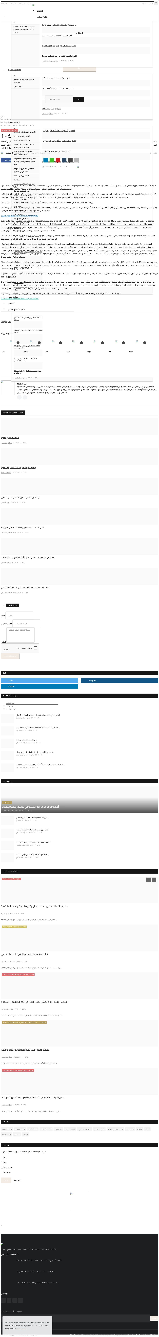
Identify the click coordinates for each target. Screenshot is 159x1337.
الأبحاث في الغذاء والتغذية (9, 130)
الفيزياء (139, 1129)
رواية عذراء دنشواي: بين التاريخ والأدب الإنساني (24, 954)
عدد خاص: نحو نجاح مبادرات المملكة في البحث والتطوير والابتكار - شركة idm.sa (24, 29)
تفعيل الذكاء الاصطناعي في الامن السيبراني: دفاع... (25, 359)
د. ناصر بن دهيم (5, 1009)
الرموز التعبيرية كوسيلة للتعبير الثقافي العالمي (32, 817)
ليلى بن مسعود (20, 718)
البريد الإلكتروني (6, 623)
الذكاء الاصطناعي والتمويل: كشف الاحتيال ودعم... (28, 318)
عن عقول (11, 303)
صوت (6, 1180)
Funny (68, 351)
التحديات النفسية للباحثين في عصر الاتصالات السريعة (59, 56)
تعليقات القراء (13, 605)
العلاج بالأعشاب (46, 1129)
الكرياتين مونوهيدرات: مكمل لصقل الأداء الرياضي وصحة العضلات (27, 557)
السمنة (25, 1134)
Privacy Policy (21, 1328)
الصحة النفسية (7, 1129)
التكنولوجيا (130, 1129)
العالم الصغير (6, 1134)
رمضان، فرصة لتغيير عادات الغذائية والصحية (18, 467)
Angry (89, 351)
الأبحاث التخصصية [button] (14, 122)
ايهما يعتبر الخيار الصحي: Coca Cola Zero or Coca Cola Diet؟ (25, 587)
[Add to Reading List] (76, 160)
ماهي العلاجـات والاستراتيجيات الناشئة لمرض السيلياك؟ (23, 527)
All (14, 22)
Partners (73, 1334)
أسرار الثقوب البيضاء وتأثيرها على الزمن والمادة (32, 854)
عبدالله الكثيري (17, 378)
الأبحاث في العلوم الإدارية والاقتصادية (25, 132)
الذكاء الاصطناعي (84, 1129)
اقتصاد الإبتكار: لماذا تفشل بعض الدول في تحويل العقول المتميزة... (35, 1001)
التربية (147, 1129)
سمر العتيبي (19, 820)
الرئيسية (40, 10)
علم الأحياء (58, 1129)
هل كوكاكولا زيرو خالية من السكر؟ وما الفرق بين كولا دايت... (37, 727)
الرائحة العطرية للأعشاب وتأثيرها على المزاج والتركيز (59, 141)
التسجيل (151, 3)
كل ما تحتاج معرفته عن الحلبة (26, 740)
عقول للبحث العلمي (47, 114)
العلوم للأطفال (99, 1129)
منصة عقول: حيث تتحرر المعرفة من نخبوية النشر (25, 1049)
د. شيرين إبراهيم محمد (22, 755)
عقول (2, 116)
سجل (78, 99)
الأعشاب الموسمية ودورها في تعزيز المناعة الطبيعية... (60, 161)
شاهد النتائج (17, 1180)
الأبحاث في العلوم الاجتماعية (22, 136)
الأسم (3, 615)
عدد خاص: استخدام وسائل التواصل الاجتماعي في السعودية (24, 170)
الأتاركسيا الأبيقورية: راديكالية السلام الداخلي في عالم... (34, 752)
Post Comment (10, 656)
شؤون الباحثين (70, 1129)
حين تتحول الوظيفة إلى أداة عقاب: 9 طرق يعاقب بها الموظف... (33, 1097)
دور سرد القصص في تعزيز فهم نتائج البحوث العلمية (59, 46)
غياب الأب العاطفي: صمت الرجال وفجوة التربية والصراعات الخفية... (34, 906)
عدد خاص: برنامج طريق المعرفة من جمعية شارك (24, 81)
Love (46, 351)
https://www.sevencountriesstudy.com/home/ (20, 298)
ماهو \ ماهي (18, 86)
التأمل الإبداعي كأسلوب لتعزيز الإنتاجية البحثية (57, 35)
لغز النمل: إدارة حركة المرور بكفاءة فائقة (55, 78)
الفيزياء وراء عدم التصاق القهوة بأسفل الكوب (57, 88)
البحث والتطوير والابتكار (115, 1129)
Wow (131, 351)
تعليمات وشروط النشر (24, 3)
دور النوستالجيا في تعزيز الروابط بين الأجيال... (56, 151)
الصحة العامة (20, 1129)
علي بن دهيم (10, 153)
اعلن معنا (13, 3)
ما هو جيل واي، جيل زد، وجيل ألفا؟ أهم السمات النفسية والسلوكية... (40, 764)
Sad (109, 351)
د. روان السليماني (5, 502)
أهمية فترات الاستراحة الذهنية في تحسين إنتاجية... (59, 25)
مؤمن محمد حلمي (6, 961)
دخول (144, 3)
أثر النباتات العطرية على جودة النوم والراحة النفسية (33, 842)
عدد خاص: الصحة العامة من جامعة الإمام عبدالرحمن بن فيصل (24, 146)
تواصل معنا (4, 3)
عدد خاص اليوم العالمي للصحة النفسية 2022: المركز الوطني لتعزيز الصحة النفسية (105, 1334)
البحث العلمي (32, 1129)
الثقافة (17, 1134)
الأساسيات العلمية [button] (14, 69)
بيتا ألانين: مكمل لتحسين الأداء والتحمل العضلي (20, 497)
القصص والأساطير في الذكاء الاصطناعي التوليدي (58, 131)
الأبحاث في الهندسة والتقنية (22, 140)
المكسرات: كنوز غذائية (10, 437)
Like (3, 351)
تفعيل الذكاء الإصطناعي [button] (16, 309)
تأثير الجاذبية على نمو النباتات (51, 109)
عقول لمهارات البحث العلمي (50, 61)
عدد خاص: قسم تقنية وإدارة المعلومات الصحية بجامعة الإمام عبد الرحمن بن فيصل (25, 161)
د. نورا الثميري (19, 730)
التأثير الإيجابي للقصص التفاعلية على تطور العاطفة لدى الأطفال (38, 715)
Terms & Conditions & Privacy (145, 1334)
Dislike (26, 351)
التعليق (3, 642)
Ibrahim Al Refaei (6, 473)
